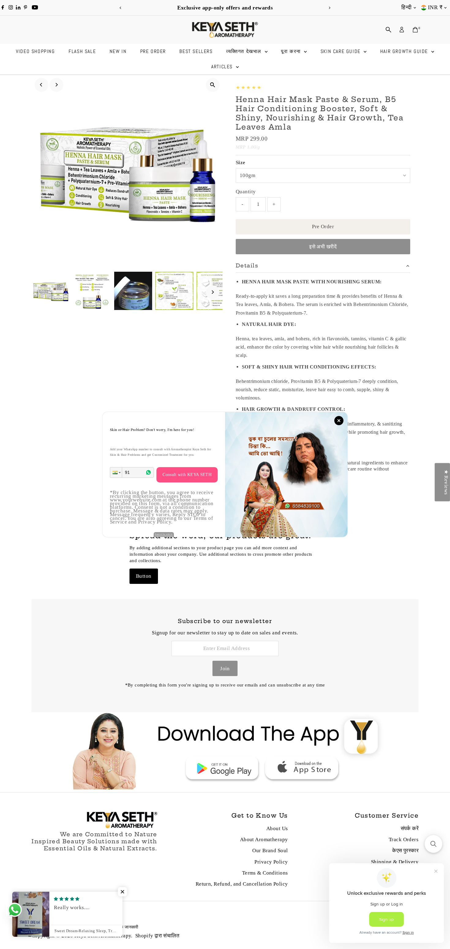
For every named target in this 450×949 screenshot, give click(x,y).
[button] (116, 472)
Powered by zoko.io (164, 534)
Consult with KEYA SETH (187, 474)
